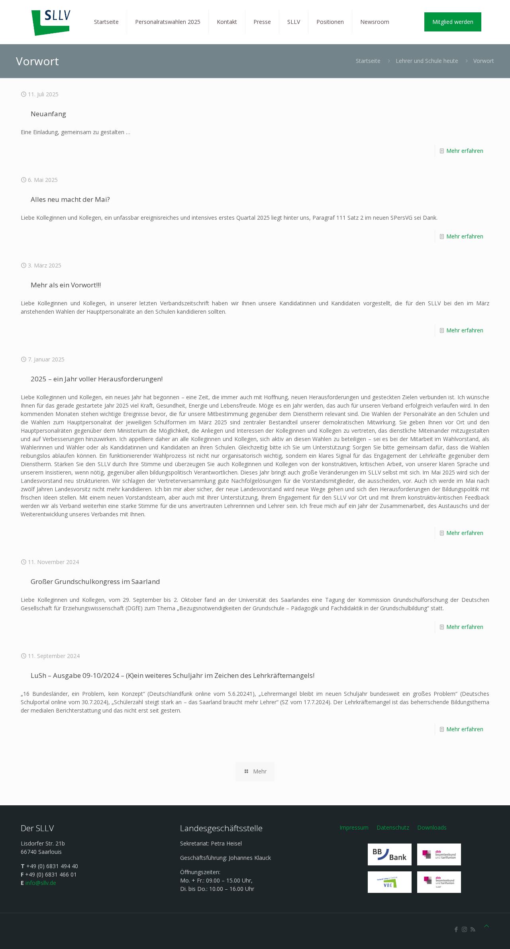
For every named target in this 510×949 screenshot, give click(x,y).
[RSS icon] (473, 929)
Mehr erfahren (464, 150)
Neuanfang (48, 113)
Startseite (368, 60)
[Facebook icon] (456, 929)
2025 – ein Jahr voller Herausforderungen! (97, 378)
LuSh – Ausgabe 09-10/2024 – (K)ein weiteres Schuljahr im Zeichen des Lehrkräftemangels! (172, 675)
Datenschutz (393, 827)
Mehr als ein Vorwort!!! (66, 284)
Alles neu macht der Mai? (70, 199)
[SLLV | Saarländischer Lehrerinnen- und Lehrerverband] (51, 22)
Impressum (354, 827)
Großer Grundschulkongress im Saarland (95, 581)
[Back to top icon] (486, 926)
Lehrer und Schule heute (427, 60)
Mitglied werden (452, 21)
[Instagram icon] (464, 929)
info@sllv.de (41, 883)
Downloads (432, 827)
